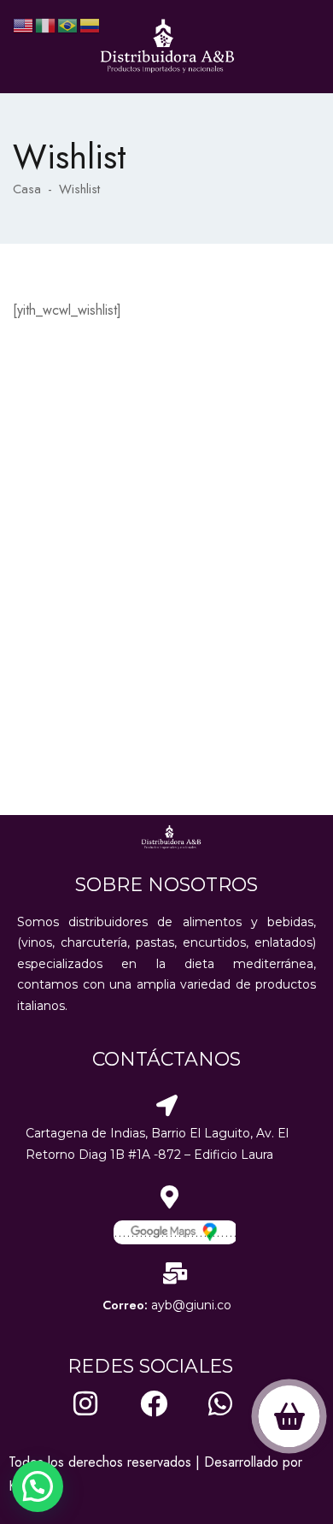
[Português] (68, 24)
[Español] (90, 24)
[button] (37, 1486)
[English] (24, 24)
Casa (27, 189)
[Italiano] (46, 24)
